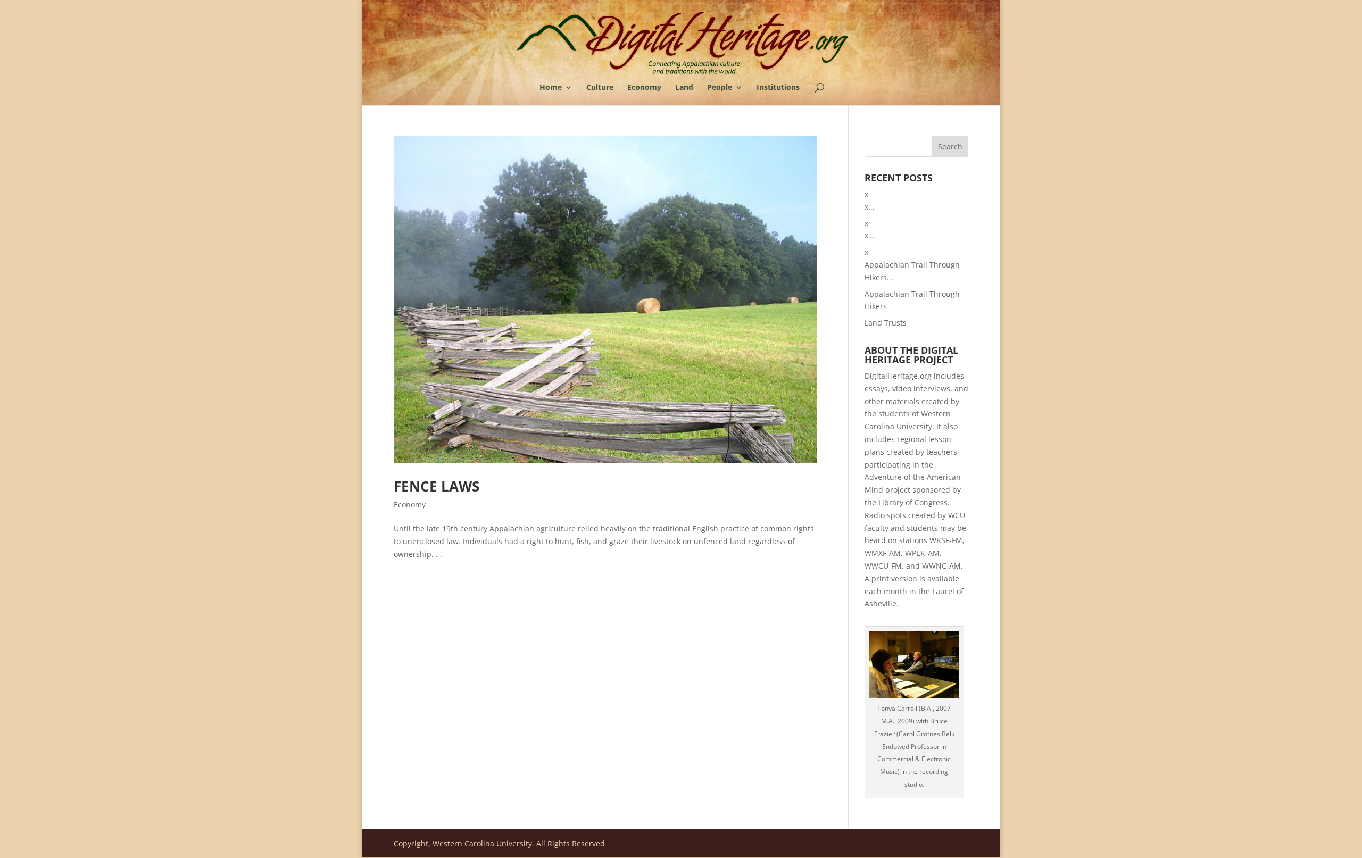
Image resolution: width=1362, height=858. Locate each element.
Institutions (778, 88)
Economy (644, 88)
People (719, 88)
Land (684, 88)
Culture (599, 88)
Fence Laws (436, 486)
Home (550, 88)
